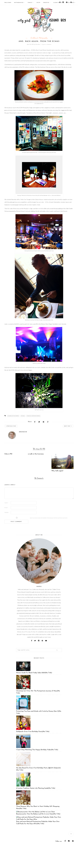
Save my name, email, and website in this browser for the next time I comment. (48, 518)
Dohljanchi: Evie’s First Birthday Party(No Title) (32, 731)
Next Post (67, 426)
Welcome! (7, 2)
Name (6, 502)
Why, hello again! (57, 471)
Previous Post (11, 426)
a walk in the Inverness (36, 454)
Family (30, 2)
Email (6, 507)
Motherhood (18, 2)
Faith (38, 2)
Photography (43, 38)
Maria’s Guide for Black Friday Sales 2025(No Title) (34, 673)
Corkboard (34, 38)
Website (6, 512)
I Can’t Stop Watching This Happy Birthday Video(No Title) (37, 750)
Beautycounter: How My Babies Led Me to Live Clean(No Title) (38, 814)
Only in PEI (8, 454)
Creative (46, 2)
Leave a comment (46, 44)
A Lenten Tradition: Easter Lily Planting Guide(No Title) (35, 788)
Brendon (38, 44)
